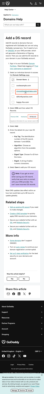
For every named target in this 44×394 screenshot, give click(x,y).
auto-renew (20, 247)
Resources (5, 317)
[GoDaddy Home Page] (10, 342)
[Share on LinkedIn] (19, 294)
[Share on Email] (8, 294)
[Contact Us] (31, 3)
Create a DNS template (18, 213)
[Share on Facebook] (13, 294)
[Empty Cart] (40, 3)
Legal (12, 364)
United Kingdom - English (11, 351)
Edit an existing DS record (19, 207)
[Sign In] (36, 3)
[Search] (38, 25)
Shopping (5, 334)
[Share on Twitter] (24, 294)
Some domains (15, 240)
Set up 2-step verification (19, 253)
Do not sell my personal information (22, 368)
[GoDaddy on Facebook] (3, 357)
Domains (15, 15)
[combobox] (19, 25)
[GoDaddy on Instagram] (8, 357)
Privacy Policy (21, 364)
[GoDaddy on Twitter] (19, 357)
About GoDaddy (8, 306)
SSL (11, 222)
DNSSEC (11, 50)
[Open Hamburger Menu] (2, 3)
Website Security (22, 222)
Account (5, 329)
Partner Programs (8, 323)
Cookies (31, 364)
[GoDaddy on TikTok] (14, 357)
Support (5, 312)
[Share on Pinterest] (29, 294)
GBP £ (37, 351)
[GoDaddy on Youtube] (24, 357)
